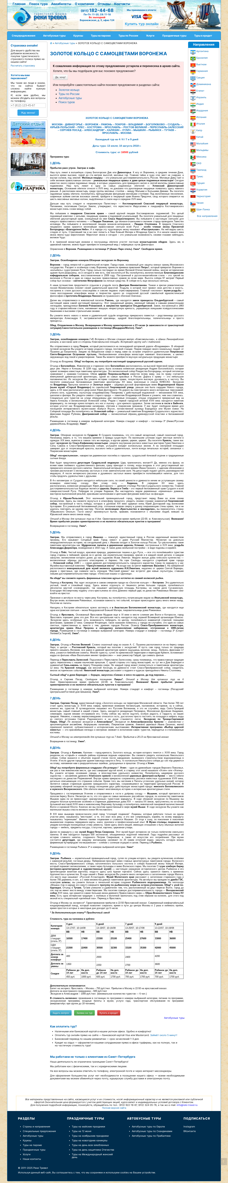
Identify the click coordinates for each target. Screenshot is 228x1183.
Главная (19, 4)
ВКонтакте (189, 1131)
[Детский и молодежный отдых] (28, 133)
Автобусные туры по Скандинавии (152, 1131)
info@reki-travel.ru (187, 1105)
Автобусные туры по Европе (148, 1126)
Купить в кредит (109, 1012)
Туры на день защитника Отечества (93, 1149)
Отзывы (104, 4)
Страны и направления (36, 1126)
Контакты (122, 4)
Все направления (207, 216)
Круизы (27, 1140)
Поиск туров (67, 102)
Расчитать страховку (23, 65)
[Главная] (41, 17)
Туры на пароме (32, 1145)
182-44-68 (97, 10)
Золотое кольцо (69, 89)
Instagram (189, 1126)
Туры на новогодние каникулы (89, 1140)
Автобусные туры (70, 98)
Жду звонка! (28, 112)
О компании (84, 4)
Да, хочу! (60, 77)
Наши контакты (32, 1159)
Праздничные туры (34, 1149)
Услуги (26, 1154)
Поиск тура (38, 4)
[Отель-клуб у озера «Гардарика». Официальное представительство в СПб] (28, 185)
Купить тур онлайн (142, 24)
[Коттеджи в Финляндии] (28, 163)
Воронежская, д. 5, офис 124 (97, 20)
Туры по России (69, 94)
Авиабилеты (61, 4)
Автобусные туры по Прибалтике (151, 1135)
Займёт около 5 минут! (163, 1035)
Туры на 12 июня (81, 1131)
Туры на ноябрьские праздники (90, 1135)
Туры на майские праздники (88, 1126)
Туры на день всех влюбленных (90, 1145)
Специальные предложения (39, 1131)
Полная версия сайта (114, 1107)
